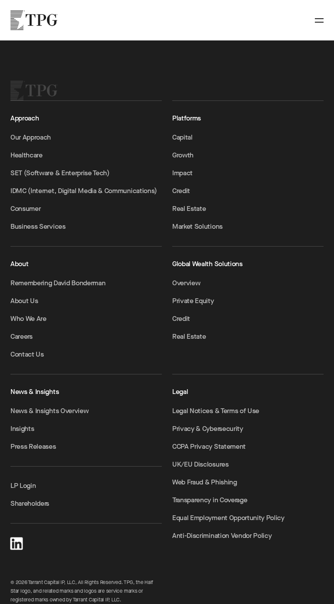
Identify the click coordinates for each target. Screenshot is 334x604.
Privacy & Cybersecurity (207, 428)
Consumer (25, 208)
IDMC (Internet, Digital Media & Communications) (83, 190)
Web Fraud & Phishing (204, 482)
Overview (186, 282)
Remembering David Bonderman (57, 282)
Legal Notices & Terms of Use (215, 410)
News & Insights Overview (49, 410)
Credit (181, 190)
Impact (182, 172)
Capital (182, 137)
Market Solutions (197, 226)
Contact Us (27, 354)
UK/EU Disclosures (200, 464)
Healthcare (26, 155)
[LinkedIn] (16, 542)
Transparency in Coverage (209, 499)
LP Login (23, 485)
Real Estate (189, 208)
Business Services (38, 226)
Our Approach (30, 137)
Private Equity (193, 300)
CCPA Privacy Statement (209, 446)
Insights (22, 428)
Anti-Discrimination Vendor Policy (221, 535)
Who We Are (28, 318)
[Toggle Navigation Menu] (319, 20)
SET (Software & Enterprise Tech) (60, 172)
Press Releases (33, 446)
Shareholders (29, 503)
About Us (24, 300)
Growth (183, 155)
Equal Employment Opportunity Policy (228, 517)
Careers (21, 336)
